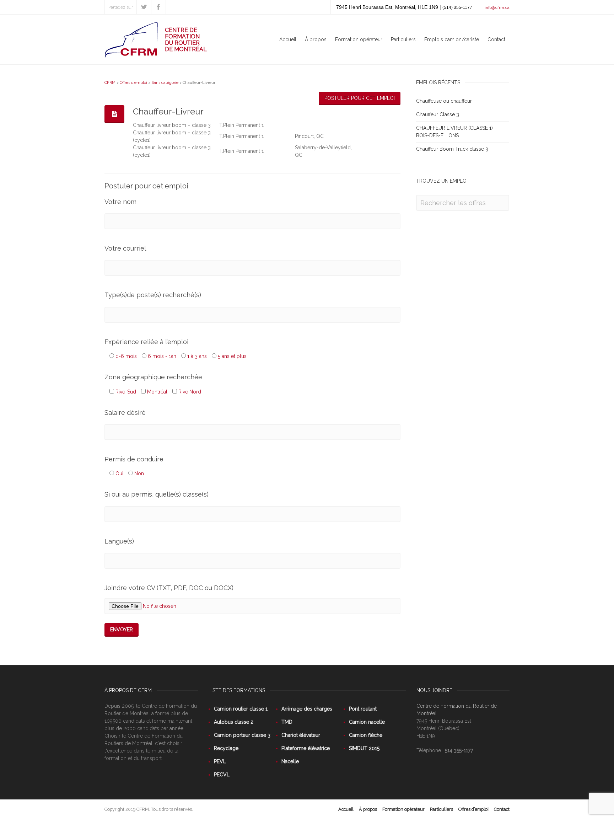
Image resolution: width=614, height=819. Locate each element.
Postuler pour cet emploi (359, 98)
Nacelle (290, 761)
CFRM (109, 82)
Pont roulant (363, 709)
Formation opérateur (358, 39)
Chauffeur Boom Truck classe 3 (452, 149)
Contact (496, 39)
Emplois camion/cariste (451, 39)
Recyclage (226, 748)
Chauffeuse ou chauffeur (444, 101)
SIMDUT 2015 (364, 748)
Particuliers (403, 39)
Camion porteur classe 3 (242, 735)
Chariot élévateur (300, 735)
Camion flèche (365, 735)
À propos (316, 39)
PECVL (222, 774)
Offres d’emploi (133, 82)
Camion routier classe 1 (241, 709)
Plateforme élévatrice (305, 748)
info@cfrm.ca (497, 7)
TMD (286, 722)
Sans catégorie (164, 82)
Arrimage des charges (306, 709)
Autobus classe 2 (233, 722)
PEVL (220, 761)
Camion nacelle (367, 722)
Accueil (287, 39)
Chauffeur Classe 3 (437, 114)
